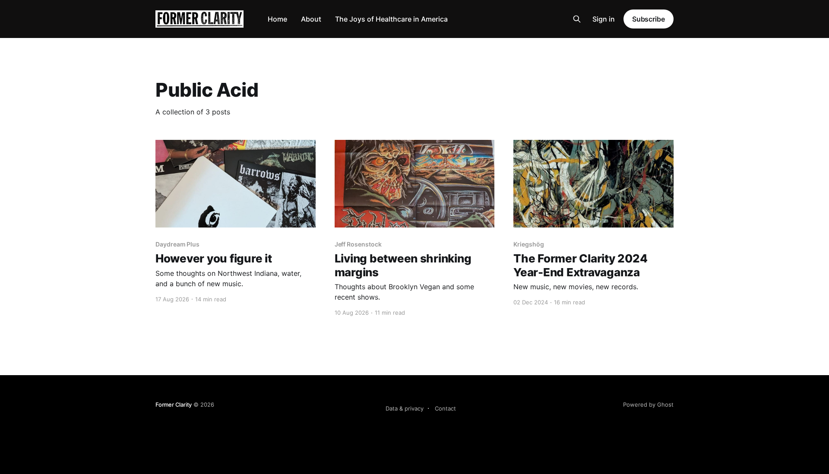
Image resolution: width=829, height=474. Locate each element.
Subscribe (648, 19)
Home (277, 19)
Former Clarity (173, 404)
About (311, 19)
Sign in (603, 19)
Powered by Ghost (648, 404)
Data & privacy (405, 408)
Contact (445, 408)
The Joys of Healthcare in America (391, 19)
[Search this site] (577, 19)
